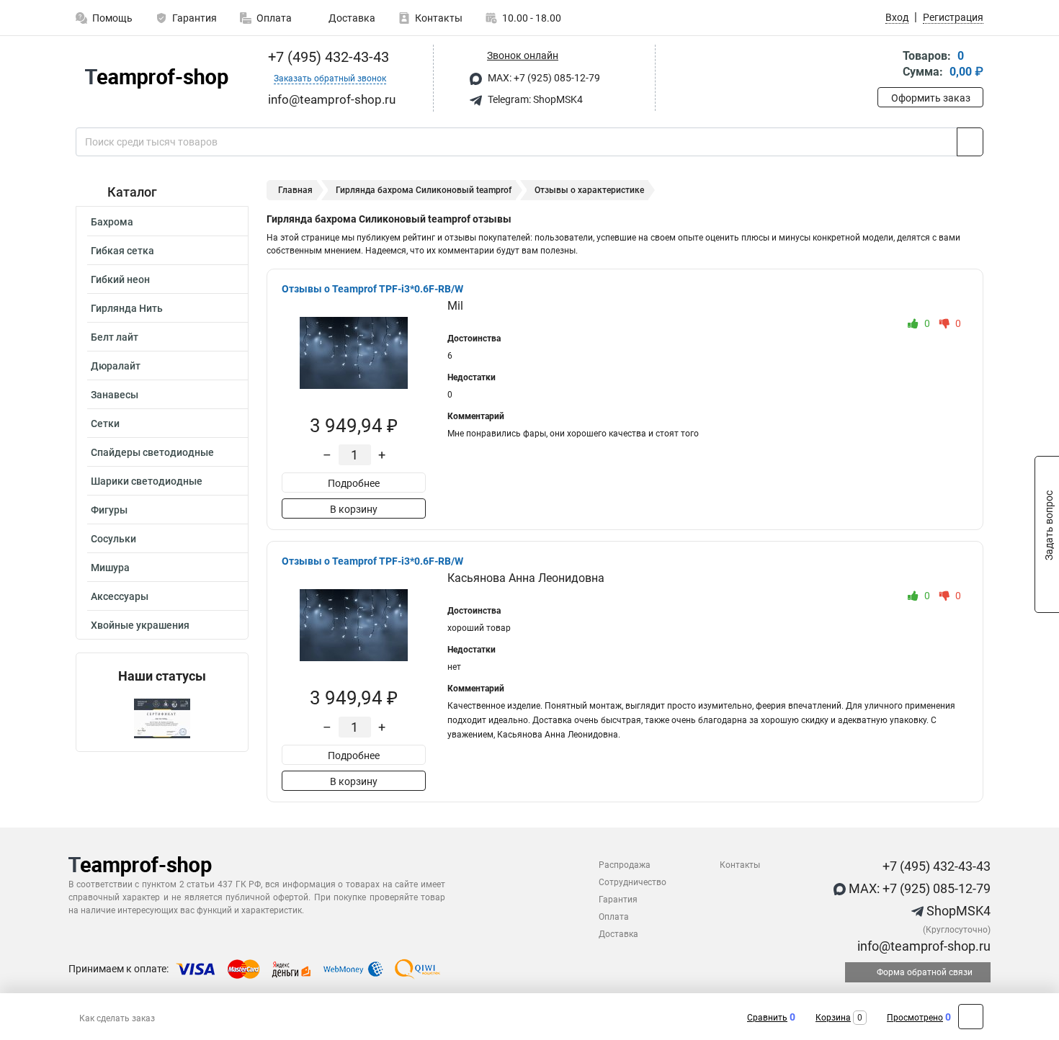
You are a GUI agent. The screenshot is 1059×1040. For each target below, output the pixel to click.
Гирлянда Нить (127, 308)
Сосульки (113, 538)
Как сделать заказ (117, 1018)
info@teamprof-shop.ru (922, 946)
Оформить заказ (930, 98)
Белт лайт (114, 337)
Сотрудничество (632, 882)
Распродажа (625, 865)
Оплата (274, 18)
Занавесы (114, 394)
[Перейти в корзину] (887, 65)
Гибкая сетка (122, 250)
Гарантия (194, 18)
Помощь (112, 18)
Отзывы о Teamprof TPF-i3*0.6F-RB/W (372, 289)
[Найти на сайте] (970, 141)
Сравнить (767, 1018)
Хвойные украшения (140, 625)
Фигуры (109, 510)
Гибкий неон (120, 279)
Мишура (110, 567)
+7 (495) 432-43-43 (326, 57)
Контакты (439, 18)
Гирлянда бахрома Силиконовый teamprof (423, 190)
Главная (295, 190)
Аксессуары (119, 596)
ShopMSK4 (957, 910)
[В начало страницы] (970, 1016)
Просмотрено (915, 1018)
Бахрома (112, 222)
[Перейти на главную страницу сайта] (157, 78)
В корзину (353, 509)
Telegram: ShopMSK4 (534, 99)
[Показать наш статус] (162, 718)
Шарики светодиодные (146, 481)
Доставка (350, 18)
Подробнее (354, 483)
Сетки (105, 423)
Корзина (833, 1018)
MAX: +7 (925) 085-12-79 (543, 78)
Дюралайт (115, 366)
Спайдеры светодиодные (152, 452)
